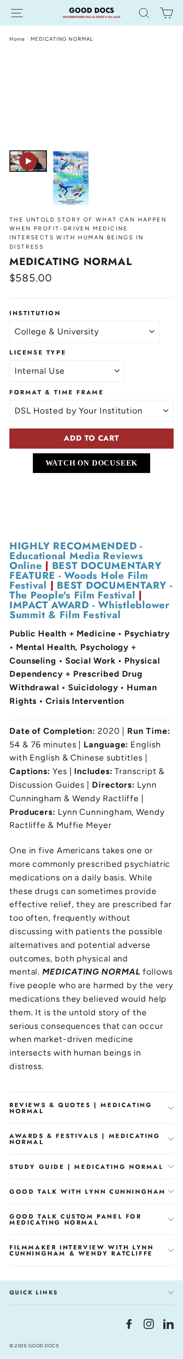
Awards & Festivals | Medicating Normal (84, 1138)
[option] (91, 99)
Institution (35, 313)
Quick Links (33, 1292)
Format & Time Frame (56, 392)
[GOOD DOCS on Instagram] (149, 1323)
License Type (37, 352)
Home (17, 39)
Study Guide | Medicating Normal (86, 1166)
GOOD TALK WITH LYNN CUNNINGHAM (87, 1191)
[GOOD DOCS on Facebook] (129, 1323)
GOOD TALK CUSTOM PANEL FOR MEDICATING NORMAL (75, 1219)
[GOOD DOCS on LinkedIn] (168, 1323)
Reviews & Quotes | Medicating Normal (80, 1107)
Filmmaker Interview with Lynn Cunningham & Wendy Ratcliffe (81, 1250)
